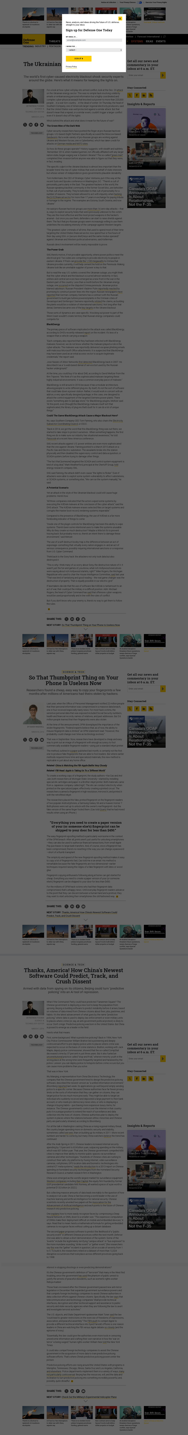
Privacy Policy (71, 67)
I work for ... (71, 46)
